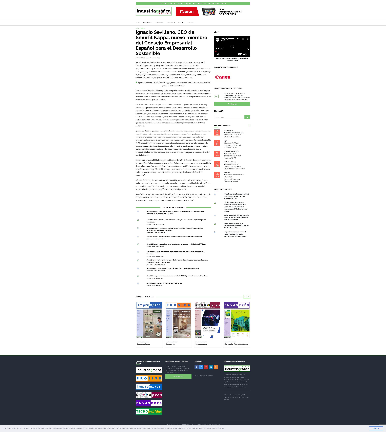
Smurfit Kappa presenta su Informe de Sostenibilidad (164, 283)
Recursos (170, 23)
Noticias (143, 28)
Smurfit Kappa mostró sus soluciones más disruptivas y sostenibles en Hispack (173, 268)
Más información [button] (218, 428)
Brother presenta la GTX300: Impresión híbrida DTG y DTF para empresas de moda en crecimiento (236, 217)
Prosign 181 (170, 344)
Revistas (181, 23)
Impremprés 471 (143, 344)
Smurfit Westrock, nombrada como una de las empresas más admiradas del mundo (174, 236)
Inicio (138, 23)
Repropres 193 (201, 344)
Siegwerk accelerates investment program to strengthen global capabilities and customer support (235, 234)
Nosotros (191, 23)
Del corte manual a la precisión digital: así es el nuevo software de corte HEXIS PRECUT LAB (236, 196)
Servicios (210, 375)
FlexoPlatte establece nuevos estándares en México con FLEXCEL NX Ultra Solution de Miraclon (236, 226)
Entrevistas (160, 23)
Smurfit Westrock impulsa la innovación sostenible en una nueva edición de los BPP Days (176, 244)
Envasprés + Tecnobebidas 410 (236, 344)
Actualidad (147, 23)
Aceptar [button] (376, 428)
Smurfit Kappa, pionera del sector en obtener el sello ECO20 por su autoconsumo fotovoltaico (177, 276)
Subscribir (233, 104)
